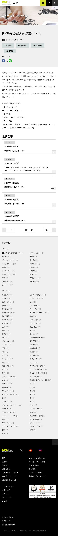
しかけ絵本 (35, 305)
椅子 (5, 430)
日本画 (6, 334)
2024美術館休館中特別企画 (12, 253)
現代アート (7, 383)
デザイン (7, 401)
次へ (10, 230)
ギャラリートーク (10, 260)
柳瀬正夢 (34, 344)
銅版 (5, 352)
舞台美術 (7, 387)
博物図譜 (34, 341)
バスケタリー (36, 408)
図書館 (4, 465)
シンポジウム (8, 271)
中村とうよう (36, 359)
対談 (5, 278)
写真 (5, 369)
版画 (5, 348)
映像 (5, 380)
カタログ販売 (34, 465)
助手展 (6, 305)
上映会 (34, 256)
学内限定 (34, 281)
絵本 (33, 302)
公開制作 (34, 267)
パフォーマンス (37, 253)
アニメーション (9, 376)
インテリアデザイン (38, 295)
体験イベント (35, 278)
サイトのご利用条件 (8, 517)
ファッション (35, 323)
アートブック (35, 309)
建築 (33, 316)
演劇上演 (34, 271)
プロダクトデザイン (10, 426)
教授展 (6, 298)
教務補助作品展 (8, 312)
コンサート (7, 285)
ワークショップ (9, 274)
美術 (5, 327)
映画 (5, 373)
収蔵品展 (6, 323)
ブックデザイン (37, 298)
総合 (3, 458)
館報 (32, 430)
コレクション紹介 (35, 472)
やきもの (34, 334)
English (4, 501)
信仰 (33, 412)
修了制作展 (7, 316)
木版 (5, 355)
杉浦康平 (34, 352)
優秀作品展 (7, 309)
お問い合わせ (7, 497)
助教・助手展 (8, 302)
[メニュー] (43, 3)
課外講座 (34, 260)
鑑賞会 (33, 274)
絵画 (5, 330)
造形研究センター (8, 476)
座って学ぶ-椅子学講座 (39, 373)
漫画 (5, 419)
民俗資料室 (6, 469)
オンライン (35, 423)
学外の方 (5, 493)
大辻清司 (34, 355)
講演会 (6, 267)
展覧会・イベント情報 (37, 461)
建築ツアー (35, 264)
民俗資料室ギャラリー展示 (40, 380)
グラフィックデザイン (11, 405)
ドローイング (8, 341)
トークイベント (9, 264)
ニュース (7, 56)
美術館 (4, 461)
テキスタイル (35, 320)
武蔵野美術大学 (7, 480)
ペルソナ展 (35, 362)
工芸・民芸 (35, 327)
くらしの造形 (36, 376)
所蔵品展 (7, 295)
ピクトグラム (8, 423)
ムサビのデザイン (37, 337)
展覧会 (6, 256)
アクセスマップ (7, 486)
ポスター (7, 408)
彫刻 (5, 362)
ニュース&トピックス (37, 458)
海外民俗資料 (36, 419)
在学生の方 (6, 490)
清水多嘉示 (35, 348)
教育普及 (32, 469)
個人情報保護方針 (7, 525)
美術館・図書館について (38, 476)
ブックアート (8, 391)
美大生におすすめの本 (39, 312)
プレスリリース (37, 426)
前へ (47, 230)
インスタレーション (10, 394)
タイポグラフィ (9, 412)
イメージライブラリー (10, 472)
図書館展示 (7, 281)
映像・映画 (8, 366)
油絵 (5, 337)
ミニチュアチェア (37, 366)
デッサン (6, 344)
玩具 (5, 433)
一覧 (31, 230)
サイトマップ (6, 521)
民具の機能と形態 (37, 415)
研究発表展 (7, 320)
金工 (32, 330)
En (55, 3)
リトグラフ (7, 359)
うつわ (33, 405)
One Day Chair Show (38, 369)
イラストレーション (10, 415)
